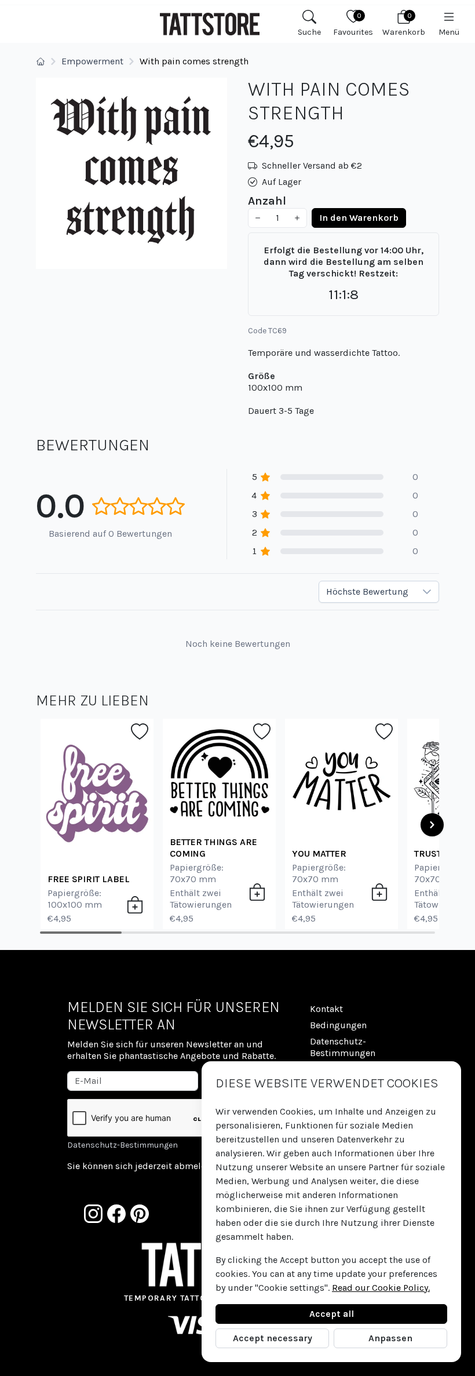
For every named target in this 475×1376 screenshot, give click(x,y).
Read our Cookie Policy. (381, 1287)
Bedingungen (338, 1025)
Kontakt (326, 1008)
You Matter (319, 853)
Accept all (331, 1313)
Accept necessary (272, 1338)
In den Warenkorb (359, 217)
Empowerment (92, 61)
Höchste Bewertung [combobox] (367, 591)
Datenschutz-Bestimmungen (122, 1145)
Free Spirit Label (89, 878)
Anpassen (390, 1338)
